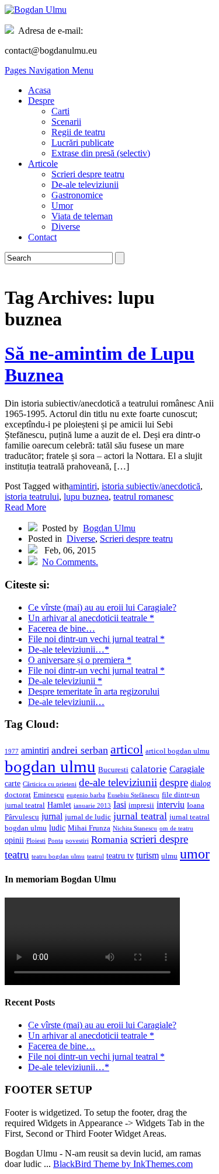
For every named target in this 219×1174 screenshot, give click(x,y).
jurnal (51, 816)
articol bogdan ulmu (177, 751)
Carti (60, 111)
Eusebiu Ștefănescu (133, 795)
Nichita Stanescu (135, 828)
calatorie (149, 769)
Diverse (65, 227)
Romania (109, 839)
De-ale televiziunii (85, 185)
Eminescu (48, 795)
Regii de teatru (78, 132)
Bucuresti (113, 770)
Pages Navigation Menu (49, 70)
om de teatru (176, 828)
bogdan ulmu (50, 766)
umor (195, 853)
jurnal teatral (140, 816)
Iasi (119, 804)
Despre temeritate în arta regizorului (93, 691)
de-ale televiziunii (118, 782)
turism (147, 855)
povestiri (77, 840)
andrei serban (79, 750)
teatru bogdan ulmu (58, 856)
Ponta (55, 840)
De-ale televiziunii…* (68, 649)
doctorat (18, 795)
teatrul (95, 856)
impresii (141, 805)
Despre (41, 101)
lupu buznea (86, 497)
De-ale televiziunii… (66, 702)
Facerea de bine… (61, 628)
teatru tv (120, 855)
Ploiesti (36, 840)
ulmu (169, 856)
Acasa (39, 90)
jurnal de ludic (88, 817)
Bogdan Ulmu (109, 528)
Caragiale (186, 769)
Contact (42, 237)
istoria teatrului (32, 497)
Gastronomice (77, 195)
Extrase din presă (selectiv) (100, 153)
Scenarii (66, 122)
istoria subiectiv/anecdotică (151, 486)
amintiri (83, 486)
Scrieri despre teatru (87, 174)
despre (173, 782)
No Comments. (70, 562)
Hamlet (59, 804)
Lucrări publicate (82, 143)
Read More (25, 507)
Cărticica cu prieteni (50, 784)
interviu (171, 804)
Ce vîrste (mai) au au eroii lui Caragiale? (102, 607)
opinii (14, 839)
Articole (43, 164)
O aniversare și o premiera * (79, 660)
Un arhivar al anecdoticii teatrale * (91, 618)
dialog (200, 783)
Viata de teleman (82, 216)
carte (12, 783)
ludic (57, 827)
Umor (62, 206)
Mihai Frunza (89, 828)
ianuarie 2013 (92, 805)
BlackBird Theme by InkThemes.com (123, 1164)
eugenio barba (86, 795)
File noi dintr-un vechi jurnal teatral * (96, 639)
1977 (12, 751)
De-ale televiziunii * (65, 681)
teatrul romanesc (143, 497)
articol (126, 749)
